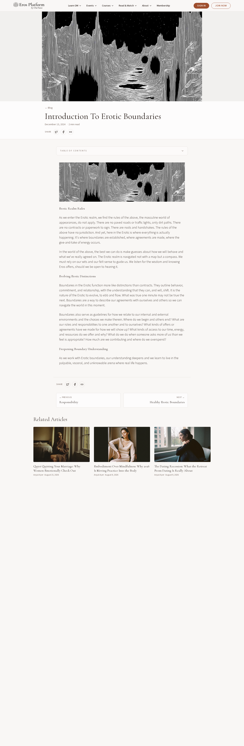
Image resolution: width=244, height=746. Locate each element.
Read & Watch (126, 5)
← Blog (49, 108)
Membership (163, 5)
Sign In (201, 5)
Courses (106, 5)
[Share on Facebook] (63, 132)
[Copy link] (70, 132)
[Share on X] (56, 132)
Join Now (221, 5)
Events (90, 5)
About (145, 5)
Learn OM (73, 5)
